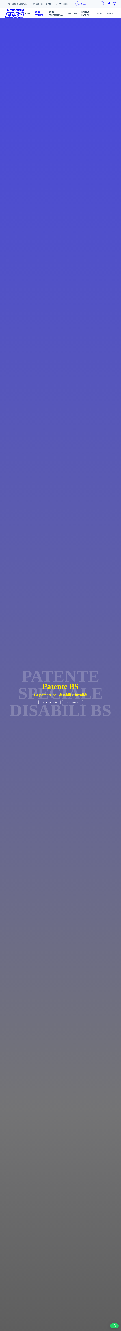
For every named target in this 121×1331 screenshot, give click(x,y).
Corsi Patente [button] (39, 13)
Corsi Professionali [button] (56, 13)
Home (27, 13)
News (99, 13)
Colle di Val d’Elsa (19, 4)
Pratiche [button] (72, 13)
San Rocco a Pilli (43, 4)
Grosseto (63, 4)
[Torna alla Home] (15, 13)
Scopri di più (51, 702)
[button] (114, 1325)
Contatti (111, 13)
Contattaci (74, 702)
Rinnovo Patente (85, 13)
